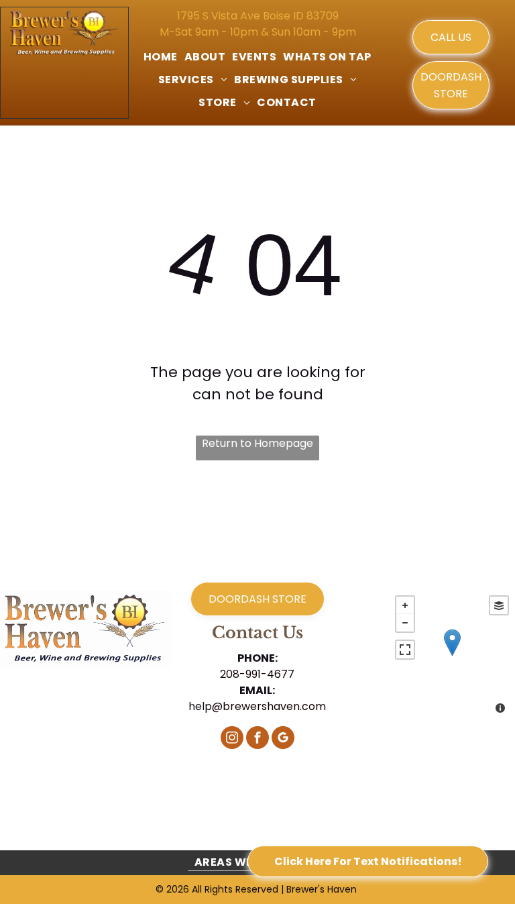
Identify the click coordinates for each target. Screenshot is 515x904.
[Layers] (499, 605)
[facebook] (257, 739)
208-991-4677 (257, 674)
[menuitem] (160, 57)
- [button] (405, 623)
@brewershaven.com (269, 706)
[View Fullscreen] (405, 649)
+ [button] (405, 605)
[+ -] (451, 656)
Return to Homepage (257, 443)
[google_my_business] (283, 739)
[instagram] (232, 739)
